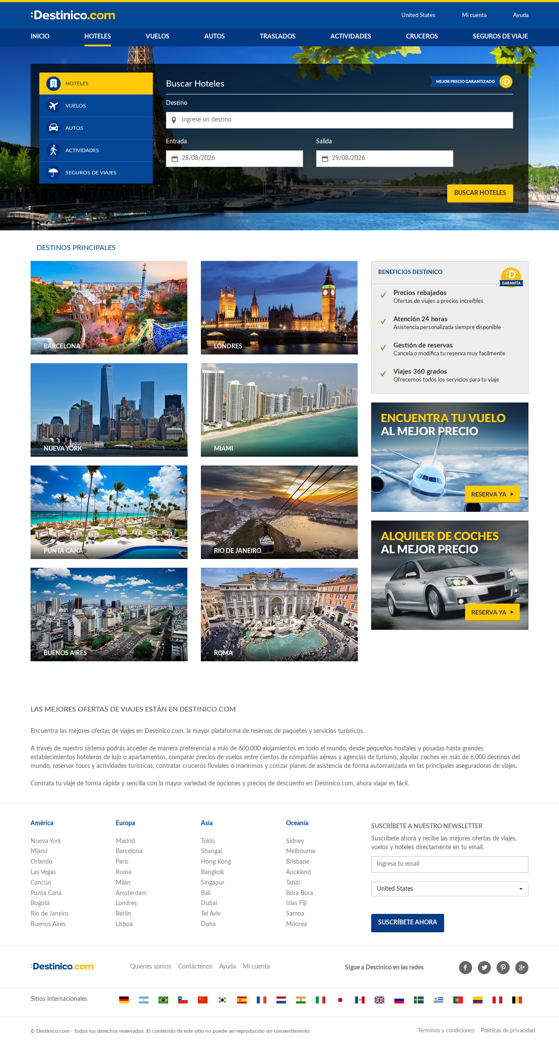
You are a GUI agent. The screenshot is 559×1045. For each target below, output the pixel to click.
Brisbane (297, 862)
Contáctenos (195, 967)
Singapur (212, 883)
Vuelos (157, 37)
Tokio (208, 841)
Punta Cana (46, 893)
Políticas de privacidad (508, 1031)
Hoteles (97, 37)
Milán (123, 883)
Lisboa (124, 924)
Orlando (41, 862)
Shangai (211, 851)
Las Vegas (43, 872)
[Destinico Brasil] (163, 1003)
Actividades (351, 37)
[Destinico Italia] (320, 1003)
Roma (123, 872)
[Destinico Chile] (183, 1003)
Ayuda (520, 15)
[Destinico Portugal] (458, 1003)
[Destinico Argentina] (143, 1003)
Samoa (295, 914)
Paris (122, 862)
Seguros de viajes (91, 172)
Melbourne (300, 851)
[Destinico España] (242, 1003)
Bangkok (212, 872)
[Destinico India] (301, 1003)
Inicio (40, 37)
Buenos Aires (48, 924)
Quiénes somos (150, 967)
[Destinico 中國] (202, 1003)
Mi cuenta (475, 15)
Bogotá (40, 903)
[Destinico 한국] (222, 1003)
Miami (39, 851)
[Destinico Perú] (497, 1003)
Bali (205, 893)
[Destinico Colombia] (478, 1003)
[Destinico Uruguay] (438, 1003)
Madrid (125, 841)
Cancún (41, 883)
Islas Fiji (296, 903)
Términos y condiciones (446, 1031)
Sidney (295, 841)
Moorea (296, 924)
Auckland (298, 872)
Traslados (278, 37)
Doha (208, 924)
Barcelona (129, 851)
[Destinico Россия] (399, 1003)
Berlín (123, 914)
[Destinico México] (360, 1003)
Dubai (209, 903)
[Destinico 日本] (340, 1003)
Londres (126, 903)
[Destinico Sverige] (419, 1003)
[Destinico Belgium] (517, 1003)
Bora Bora (299, 893)
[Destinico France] (261, 1003)
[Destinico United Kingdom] (379, 1003)
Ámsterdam (131, 893)
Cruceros (422, 37)
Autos (214, 37)
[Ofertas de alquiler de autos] (449, 575)
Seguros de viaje (500, 37)
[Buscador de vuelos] (449, 457)
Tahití (293, 883)
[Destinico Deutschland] (124, 1003)
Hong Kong (216, 862)
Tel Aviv (211, 914)
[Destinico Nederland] (281, 1003)
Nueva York (46, 841)
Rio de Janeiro (50, 914)
